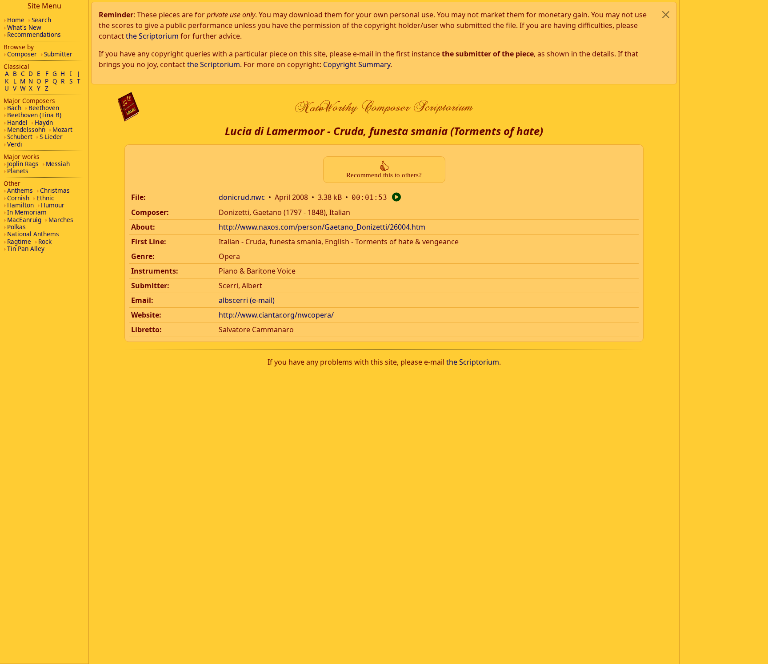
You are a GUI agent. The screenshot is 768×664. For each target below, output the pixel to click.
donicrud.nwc (242, 197)
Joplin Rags (23, 163)
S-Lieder (51, 136)
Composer (22, 54)
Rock (45, 241)
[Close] (665, 14)
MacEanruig (24, 219)
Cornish (18, 198)
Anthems (20, 190)
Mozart (62, 129)
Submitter (58, 54)
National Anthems (33, 234)
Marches (60, 219)
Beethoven (43, 107)
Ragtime (19, 241)
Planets (17, 171)
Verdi (14, 144)
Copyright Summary (356, 64)
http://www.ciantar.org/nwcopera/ (276, 315)
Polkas (16, 227)
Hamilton (20, 205)
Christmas (55, 190)
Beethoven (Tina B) (34, 115)
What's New (24, 27)
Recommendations (34, 34)
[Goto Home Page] (128, 106)
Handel (17, 122)
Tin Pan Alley (25, 248)
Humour (52, 205)
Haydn (44, 122)
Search (41, 20)
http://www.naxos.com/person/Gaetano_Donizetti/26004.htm (322, 227)
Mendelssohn (26, 129)
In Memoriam (27, 212)
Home (15, 20)
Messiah (58, 163)
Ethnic (45, 198)
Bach (14, 107)
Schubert (19, 136)
